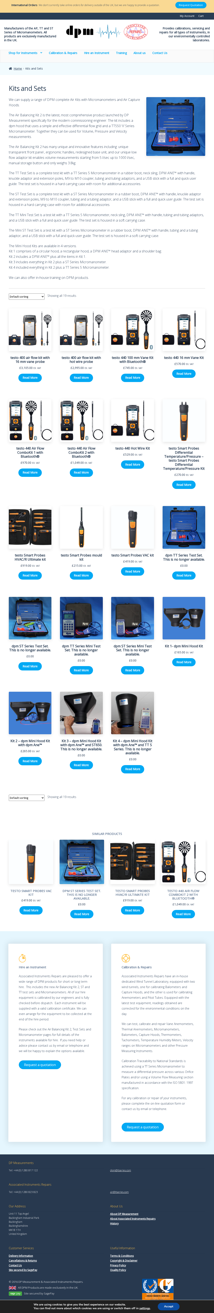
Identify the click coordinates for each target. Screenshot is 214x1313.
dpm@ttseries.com (120, 1170)
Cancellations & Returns (23, 1260)
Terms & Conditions (122, 1256)
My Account (187, 16)
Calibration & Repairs (63, 53)
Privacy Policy (118, 1265)
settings (144, 1308)
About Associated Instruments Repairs (132, 1218)
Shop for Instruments (23, 53)
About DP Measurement (124, 1214)
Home (18, 68)
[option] (31, 879)
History (114, 1223)
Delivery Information (21, 1256)
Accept (168, 1306)
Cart (201, 16)
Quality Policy (118, 1270)
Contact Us (159, 53)
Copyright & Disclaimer (124, 1260)
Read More (30, 378)
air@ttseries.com (119, 1192)
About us (140, 53)
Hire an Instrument (96, 53)
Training (121, 53)
